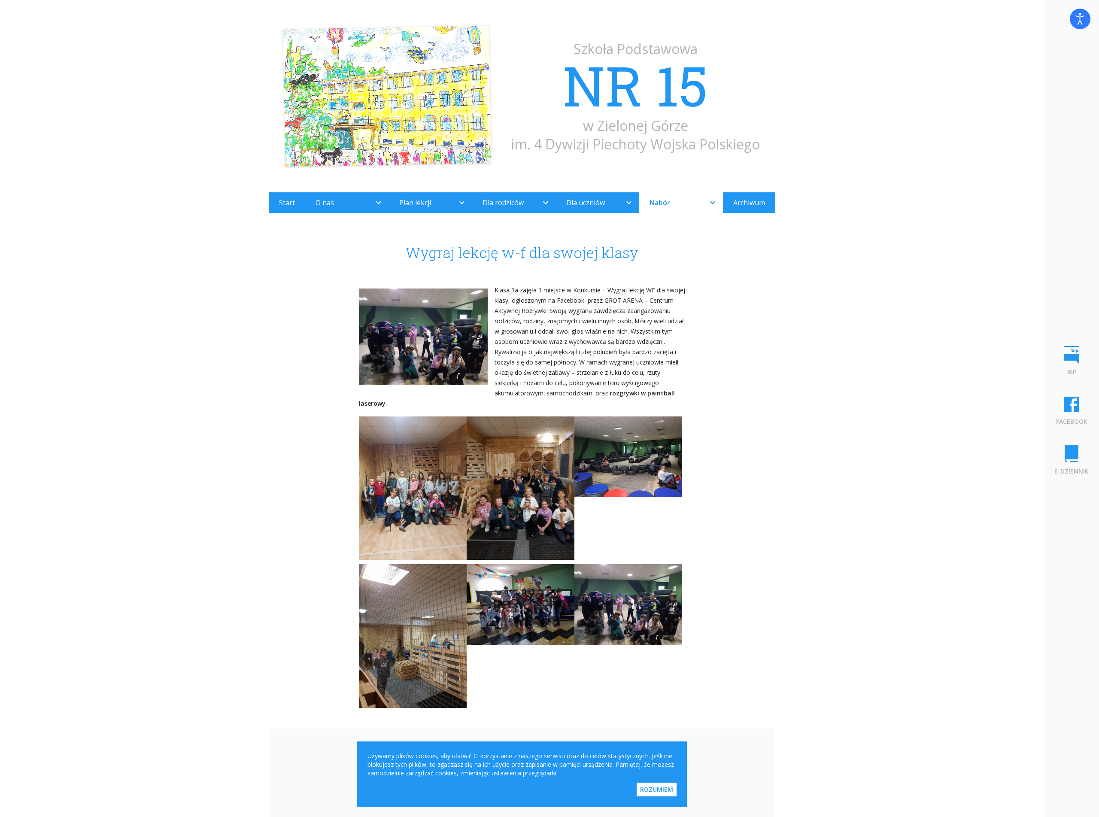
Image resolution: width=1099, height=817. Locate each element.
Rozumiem (656, 789)
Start (287, 202)
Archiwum (749, 202)
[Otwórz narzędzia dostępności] (1080, 19)
